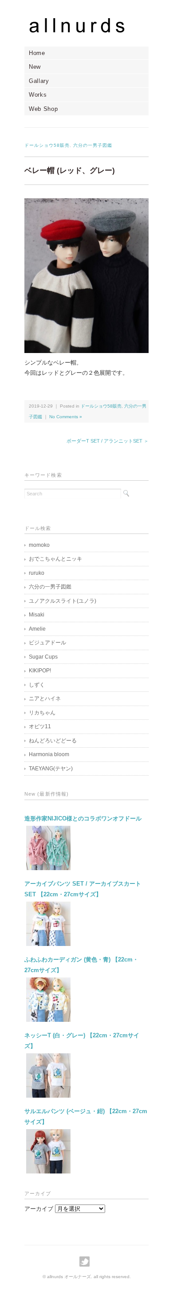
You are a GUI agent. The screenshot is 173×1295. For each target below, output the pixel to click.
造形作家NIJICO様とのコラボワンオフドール (83, 819)
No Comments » (65, 416)
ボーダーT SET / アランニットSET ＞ (108, 440)
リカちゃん (42, 713)
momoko (39, 545)
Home (37, 53)
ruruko (36, 573)
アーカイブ (38, 1208)
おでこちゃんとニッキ (55, 559)
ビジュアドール (47, 643)
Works (38, 94)
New (35, 66)
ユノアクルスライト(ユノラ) (62, 601)
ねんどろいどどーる (53, 741)
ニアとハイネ (45, 698)
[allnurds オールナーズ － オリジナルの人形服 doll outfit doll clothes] (86, 25)
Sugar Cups (43, 657)
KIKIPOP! (40, 670)
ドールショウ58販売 (47, 145)
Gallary (39, 81)
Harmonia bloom (49, 754)
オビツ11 (40, 726)
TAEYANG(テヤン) (51, 768)
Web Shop (43, 109)
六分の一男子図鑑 (92, 145)
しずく (37, 685)
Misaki (36, 615)
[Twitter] (86, 1261)
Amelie (37, 629)
